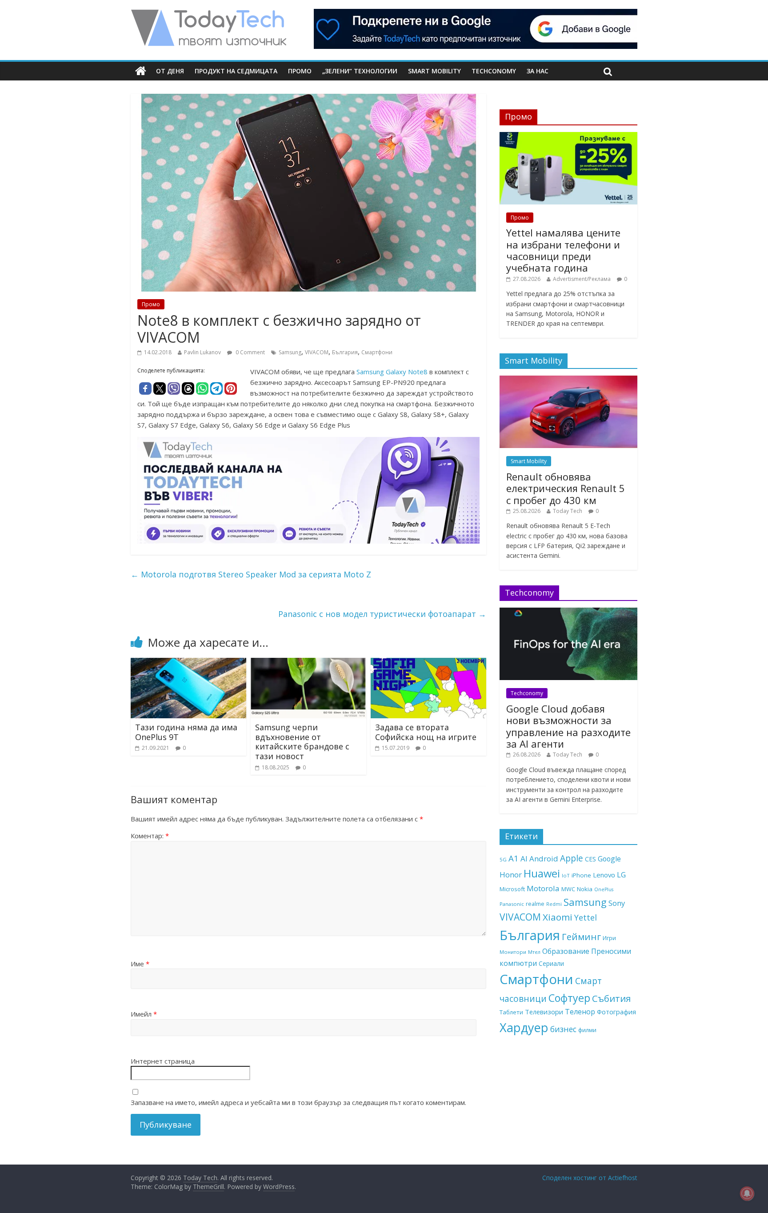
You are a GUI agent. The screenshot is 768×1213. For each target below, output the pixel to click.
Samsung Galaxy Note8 (392, 371)
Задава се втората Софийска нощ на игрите (425, 732)
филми (587, 1030)
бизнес (563, 1029)
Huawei (542, 873)
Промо (300, 71)
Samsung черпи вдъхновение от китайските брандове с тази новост (302, 741)
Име (140, 963)
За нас (537, 71)
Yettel (585, 917)
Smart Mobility (434, 71)
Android (543, 858)
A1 (513, 858)
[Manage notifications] (747, 1193)
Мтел (534, 952)
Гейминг (581, 936)
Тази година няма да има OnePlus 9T (186, 732)
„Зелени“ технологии (359, 71)
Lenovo (604, 874)
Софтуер (569, 998)
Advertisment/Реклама (582, 279)
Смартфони (376, 352)
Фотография (616, 1011)
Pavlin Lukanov (202, 352)
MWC (568, 889)
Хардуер (524, 1027)
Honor (511, 874)
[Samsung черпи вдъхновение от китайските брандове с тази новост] (308, 663)
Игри (609, 938)
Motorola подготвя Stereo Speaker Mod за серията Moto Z (251, 574)
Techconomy (494, 71)
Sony (616, 903)
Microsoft (512, 889)
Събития (611, 998)
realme (535, 904)
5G (503, 859)
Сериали (551, 963)
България (345, 352)
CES (590, 859)
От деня (170, 71)
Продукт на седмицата (236, 71)
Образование (565, 951)
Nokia (584, 889)
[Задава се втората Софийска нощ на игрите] (428, 663)
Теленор (580, 1012)
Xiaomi (557, 917)
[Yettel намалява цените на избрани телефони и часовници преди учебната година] (568, 136)
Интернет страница (163, 1061)
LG (621, 875)
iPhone (581, 875)
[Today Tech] (208, 14)
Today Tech (567, 511)
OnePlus (603, 889)
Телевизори (544, 1011)
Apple (571, 858)
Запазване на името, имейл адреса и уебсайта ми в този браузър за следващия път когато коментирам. (298, 1102)
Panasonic (512, 904)
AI (524, 858)
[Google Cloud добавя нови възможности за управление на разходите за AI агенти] (568, 612)
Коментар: (150, 835)
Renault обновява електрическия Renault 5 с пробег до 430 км (565, 488)
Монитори (513, 952)
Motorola (543, 888)
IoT (566, 875)
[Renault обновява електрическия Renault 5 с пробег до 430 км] (568, 380)
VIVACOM (316, 352)
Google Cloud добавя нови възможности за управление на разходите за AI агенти (568, 726)
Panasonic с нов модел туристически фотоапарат (382, 614)
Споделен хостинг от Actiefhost (589, 1177)
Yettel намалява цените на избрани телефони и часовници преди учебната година (563, 250)
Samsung (290, 352)
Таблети (511, 1012)
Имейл (144, 1013)
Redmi (554, 904)
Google (609, 859)
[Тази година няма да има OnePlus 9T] (188, 663)
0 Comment (249, 352)
